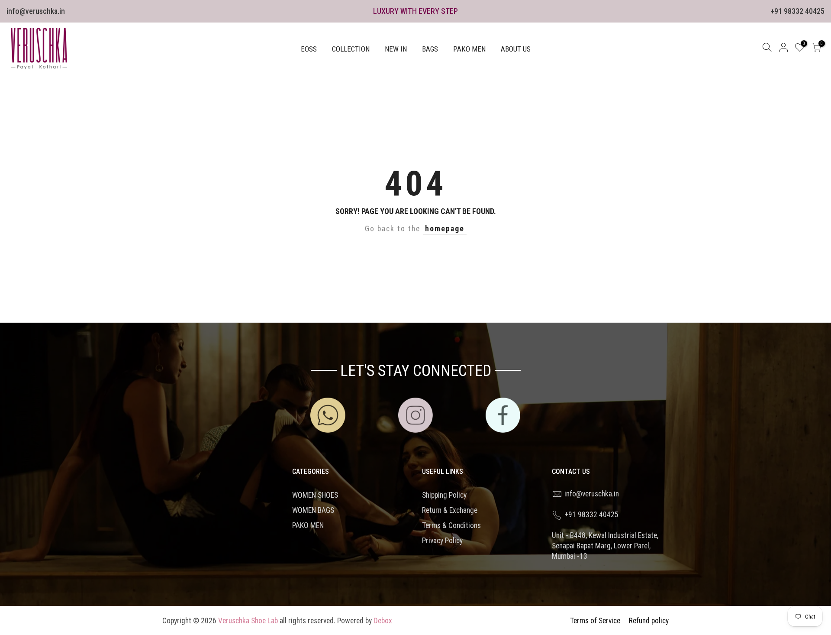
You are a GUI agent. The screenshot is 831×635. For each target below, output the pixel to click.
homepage (444, 228)
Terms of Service (595, 620)
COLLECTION (351, 49)
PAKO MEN (469, 49)
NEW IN (396, 49)
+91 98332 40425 (798, 11)
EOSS (309, 49)
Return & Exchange (449, 510)
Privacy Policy (442, 540)
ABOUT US (516, 49)
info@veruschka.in (35, 11)
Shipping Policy (444, 495)
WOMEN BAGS (313, 510)
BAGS (430, 49)
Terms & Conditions (451, 525)
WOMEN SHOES (315, 495)
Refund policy (649, 620)
